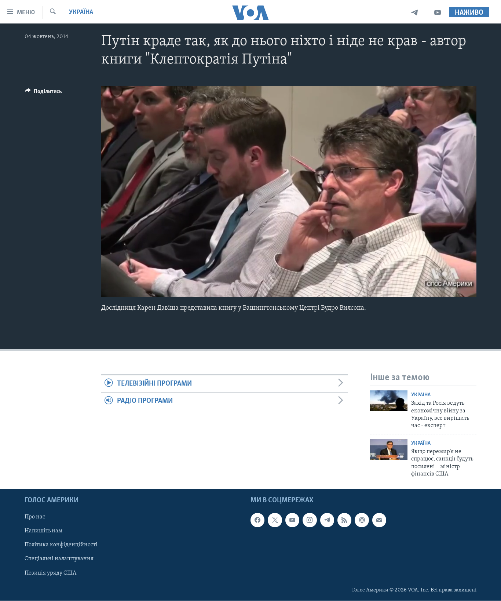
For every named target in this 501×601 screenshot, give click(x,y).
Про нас (35, 517)
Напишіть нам (43, 531)
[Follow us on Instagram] (310, 520)
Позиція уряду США (50, 573)
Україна (81, 12)
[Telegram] (414, 12)
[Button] (43, 93)
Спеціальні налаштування (59, 559)
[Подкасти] (362, 520)
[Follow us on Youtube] (292, 520)
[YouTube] (437, 12)
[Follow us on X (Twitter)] (275, 520)
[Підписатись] (379, 520)
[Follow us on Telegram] (327, 520)
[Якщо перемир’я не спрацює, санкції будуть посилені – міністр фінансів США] (388, 449)
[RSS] (344, 520)
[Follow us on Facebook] (257, 520)
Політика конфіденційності (61, 545)
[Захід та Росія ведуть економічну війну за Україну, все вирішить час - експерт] (388, 400)
